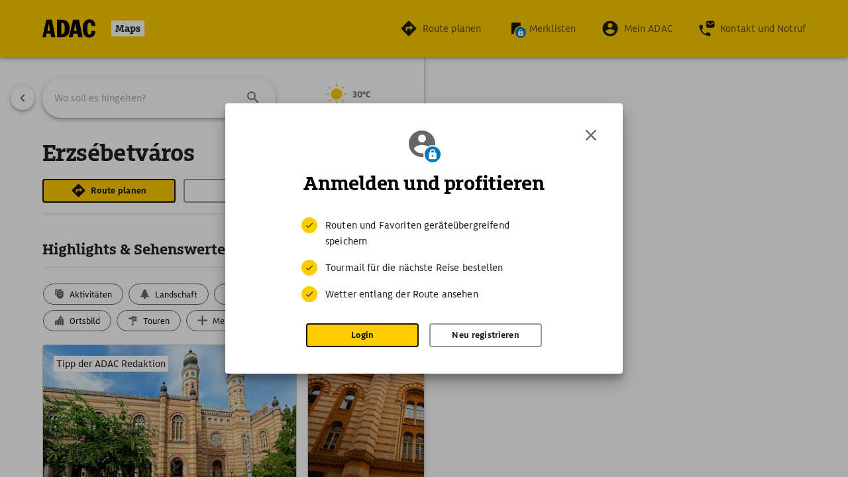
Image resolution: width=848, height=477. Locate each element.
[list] (424, 259)
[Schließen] (591, 135)
